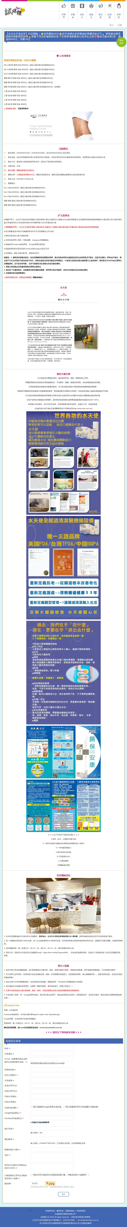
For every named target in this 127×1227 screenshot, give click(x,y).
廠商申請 (60, 1211)
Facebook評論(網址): (13, 1118)
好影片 (82, 15)
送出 (63, 1194)
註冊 (120, 25)
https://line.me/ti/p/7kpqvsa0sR (55, 952)
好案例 (73, 15)
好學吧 (119, 15)
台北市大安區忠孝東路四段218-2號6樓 (63, 936)
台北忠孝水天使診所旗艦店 (25, 1019)
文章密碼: (9, 1080)
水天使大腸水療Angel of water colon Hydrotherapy (40, 1014)
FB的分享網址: (11, 1096)
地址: (7, 1155)
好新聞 (110, 15)
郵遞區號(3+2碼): (12, 1150)
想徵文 (91, 15)
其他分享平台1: (11, 1086)
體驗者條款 (70, 1211)
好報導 (64, 15)
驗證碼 (7, 1184)
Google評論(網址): (12, 1113)
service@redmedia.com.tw (51, 1028)
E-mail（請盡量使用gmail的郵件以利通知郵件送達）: (16, 1060)
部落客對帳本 (23, 109)
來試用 (100, 15)
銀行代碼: (9, 1129)
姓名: (7, 1048)
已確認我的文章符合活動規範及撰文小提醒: (16, 1176)
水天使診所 (13, 1010)
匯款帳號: (9, 1139)
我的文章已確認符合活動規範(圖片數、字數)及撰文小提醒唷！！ (61, 1175)
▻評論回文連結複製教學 (40, 1122)
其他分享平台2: (11, 1091)
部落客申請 (50, 1211)
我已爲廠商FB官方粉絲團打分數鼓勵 (82, 1107)
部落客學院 (81, 1211)
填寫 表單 (121, 41)
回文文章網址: (11, 1075)
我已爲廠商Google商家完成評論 (47, 1107)
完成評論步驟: (11, 1108)
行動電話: (9, 1054)
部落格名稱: (10, 1070)
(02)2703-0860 (69, 1220)
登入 (111, 25)
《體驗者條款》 (38, 277)
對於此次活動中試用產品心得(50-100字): (16, 1166)
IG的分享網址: (10, 1102)
